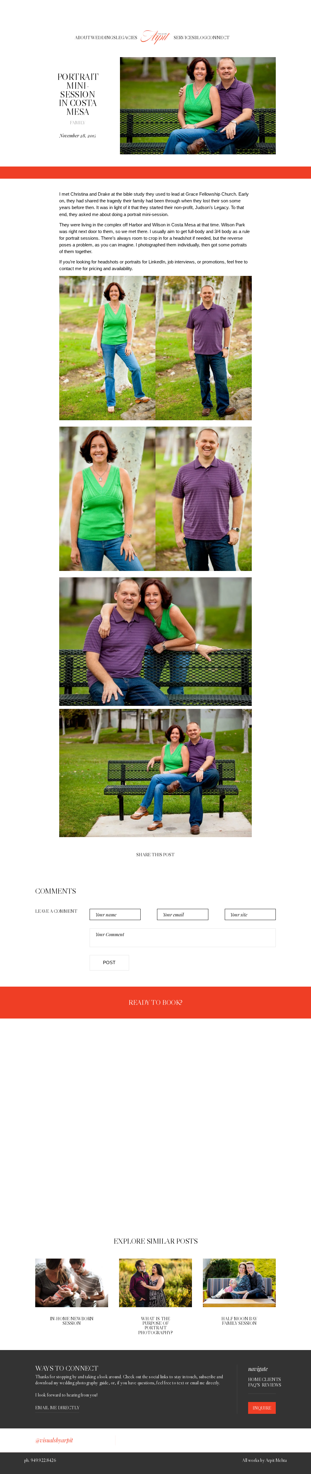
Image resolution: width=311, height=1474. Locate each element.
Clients (269, 1379)
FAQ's (254, 1385)
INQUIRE (262, 1408)
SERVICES (184, 37)
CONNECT (218, 37)
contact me (70, 268)
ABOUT (83, 37)
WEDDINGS (103, 37)
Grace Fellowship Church (211, 194)
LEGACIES (126, 37)
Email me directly (57, 1407)
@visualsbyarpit (54, 1440)
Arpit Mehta (276, 1460)
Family (77, 122)
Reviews (269, 1385)
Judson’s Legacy (211, 207)
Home (254, 1379)
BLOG (200, 37)
